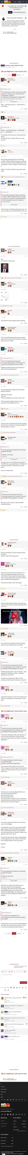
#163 (26, 487)
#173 (26, 819)
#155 (26, 256)
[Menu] (2, 1)
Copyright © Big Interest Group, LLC (7, 1109)
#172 (26, 788)
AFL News (16, 966)
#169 (26, 693)
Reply (26, 108)
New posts (3, 1120)
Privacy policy (3, 1091)
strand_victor (7, 1007)
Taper (3, 67)
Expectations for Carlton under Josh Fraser (14, 1018)
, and (11, 853)
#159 (26, 354)
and (9, 305)
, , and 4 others (14, 476)
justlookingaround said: (7, 757)
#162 (26, 443)
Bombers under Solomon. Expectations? (13, 1005)
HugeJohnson (7, 1000)
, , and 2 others (13, 278)
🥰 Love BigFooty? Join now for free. (14, 71)
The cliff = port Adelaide (10, 1030)
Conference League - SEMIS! (8, 24)
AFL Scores (20, 967)
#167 (26, 640)
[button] (2, 971)
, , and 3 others (14, 176)
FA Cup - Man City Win (13, 26)
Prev (9, 75)
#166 (26, 599)
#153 (26, 156)
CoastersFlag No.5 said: (7, 358)
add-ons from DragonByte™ (16, 1151)
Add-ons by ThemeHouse (6, 1153)
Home (2, 1097)
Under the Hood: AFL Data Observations (14, 1024)
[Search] (26, 2)
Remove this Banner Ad (14, 63)
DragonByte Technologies (5, 1152)
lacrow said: (4, 192)
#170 (26, 721)
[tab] (13, 29)
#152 (26, 123)
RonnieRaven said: (6, 89)
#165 (26, 569)
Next (19, 75)
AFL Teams (21, 966)
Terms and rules (4, 1089)
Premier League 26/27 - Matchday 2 (15, 17)
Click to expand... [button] (14, 101)
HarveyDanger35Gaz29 (21, 1130)
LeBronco (6, 1037)
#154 (26, 188)
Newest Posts (4, 1117)
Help (1, 1094)
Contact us (3, 1086)
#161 (26, 420)
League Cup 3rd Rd (10, 21)
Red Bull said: (5, 446)
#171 (26, 753)
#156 (26, 289)
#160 (26, 386)
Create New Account (19, 12)
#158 (26, 334)
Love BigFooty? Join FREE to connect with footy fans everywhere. (16, 7)
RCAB (5, 1025)
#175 (26, 908)
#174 (26, 864)
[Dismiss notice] (25, 6)
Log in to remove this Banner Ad (14, 246)
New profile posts (4, 1123)
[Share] (24, 85)
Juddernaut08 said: (6, 912)
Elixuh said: (4, 491)
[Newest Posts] (23, 2)
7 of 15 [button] (14, 75)
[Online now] (3, 81)
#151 (26, 85)
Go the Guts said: (5, 127)
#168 (26, 658)
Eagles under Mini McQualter (15, 1011)
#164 (26, 549)
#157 (26, 317)
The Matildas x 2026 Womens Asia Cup (14, 23)
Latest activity (3, 1126)
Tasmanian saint (7, 1031)
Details (12, 1152)
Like (21, 108)
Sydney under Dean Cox (13, 1036)
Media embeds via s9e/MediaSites (17, 1153)
